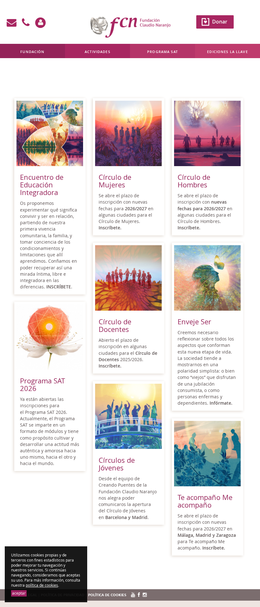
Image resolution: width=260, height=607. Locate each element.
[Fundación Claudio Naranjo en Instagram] (145, 595)
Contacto (43, 73)
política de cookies (42, 585)
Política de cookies (107, 595)
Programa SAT (162, 51)
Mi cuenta (18, 73)
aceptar (19, 593)
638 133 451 (68, 73)
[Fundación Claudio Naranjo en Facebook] (139, 595)
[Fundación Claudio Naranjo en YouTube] (133, 595)
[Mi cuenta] (40, 22)
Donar (219, 21)
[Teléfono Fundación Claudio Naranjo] (25, 23)
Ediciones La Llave (227, 51)
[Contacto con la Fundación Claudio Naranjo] (11, 23)
